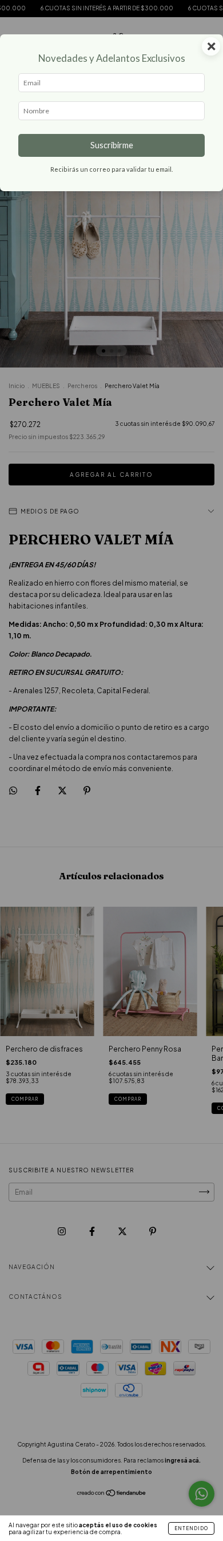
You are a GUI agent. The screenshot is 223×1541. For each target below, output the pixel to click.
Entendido (191, 1528)
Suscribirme (111, 145)
